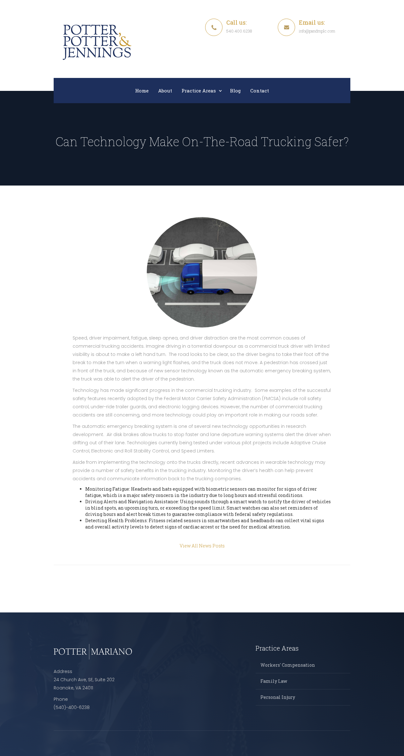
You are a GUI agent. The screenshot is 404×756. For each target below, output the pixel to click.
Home (142, 90)
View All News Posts (202, 546)
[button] (201, 90)
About (165, 90)
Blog (235, 90)
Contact (259, 90)
